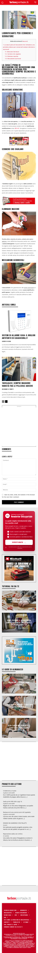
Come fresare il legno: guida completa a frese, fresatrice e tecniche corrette (19, 622)
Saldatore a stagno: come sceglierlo (19, 683)
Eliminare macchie (11, 56)
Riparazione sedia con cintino (12, 834)
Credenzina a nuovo (9, 791)
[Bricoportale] (19, 2)
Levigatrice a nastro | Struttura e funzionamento (19, 705)
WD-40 (17, 128)
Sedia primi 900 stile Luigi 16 (12, 801)
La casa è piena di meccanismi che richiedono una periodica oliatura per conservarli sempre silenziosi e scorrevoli (19, 47)
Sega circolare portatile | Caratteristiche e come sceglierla (19, 727)
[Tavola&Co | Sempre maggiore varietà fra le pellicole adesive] (19, 369)
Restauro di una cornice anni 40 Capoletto (17, 812)
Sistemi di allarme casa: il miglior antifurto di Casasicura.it (18, 336)
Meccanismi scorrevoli (13, 58)
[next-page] (6, 401)
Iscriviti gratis (17, 542)
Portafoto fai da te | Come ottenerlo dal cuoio (19, 600)
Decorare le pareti (8, 389)
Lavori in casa (6, 341)
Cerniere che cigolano (13, 54)
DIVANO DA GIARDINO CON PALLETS (15, 823)
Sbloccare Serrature (12, 51)
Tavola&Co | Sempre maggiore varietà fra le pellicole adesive (17, 384)
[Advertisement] (19, 426)
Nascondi (25, 41)
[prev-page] (3, 401)
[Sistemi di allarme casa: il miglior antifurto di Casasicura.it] (19, 321)
